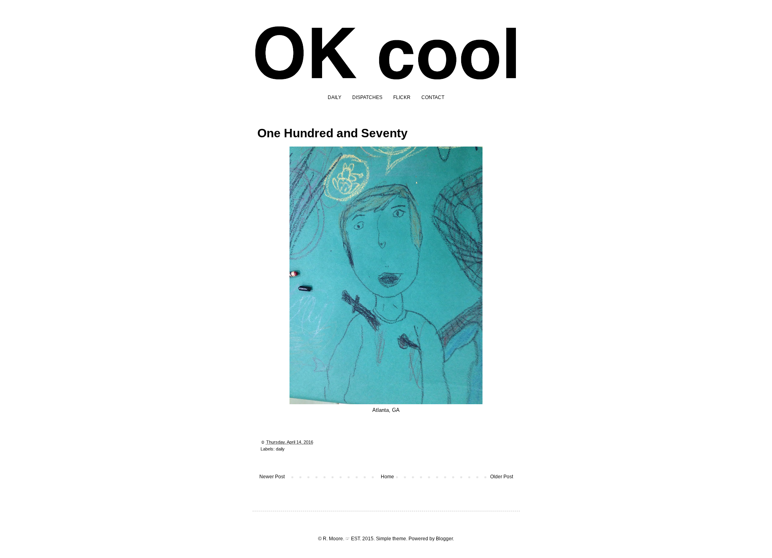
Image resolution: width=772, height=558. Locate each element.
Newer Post (272, 476)
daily (280, 448)
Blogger (444, 538)
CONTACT (432, 97)
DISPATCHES (367, 97)
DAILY (334, 97)
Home (387, 476)
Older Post (501, 476)
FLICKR (402, 97)
